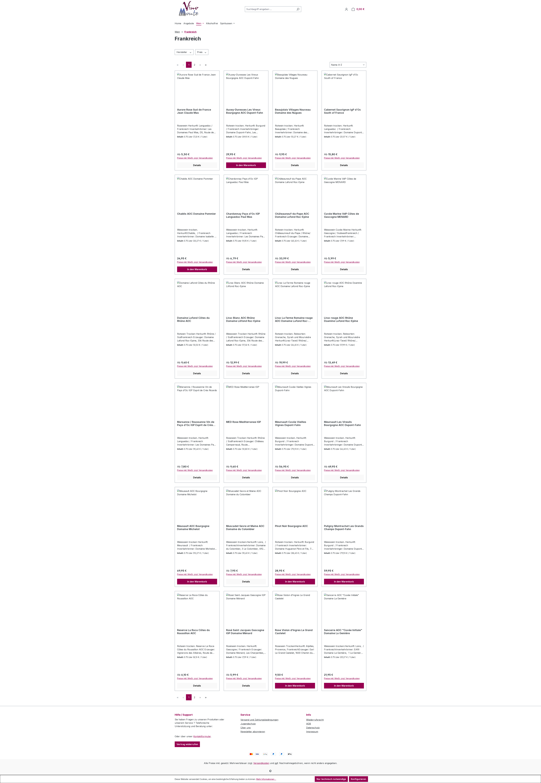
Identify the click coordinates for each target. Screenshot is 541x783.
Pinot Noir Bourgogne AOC (291, 526)
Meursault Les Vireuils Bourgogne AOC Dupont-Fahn (342, 423)
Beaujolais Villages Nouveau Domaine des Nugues (293, 111)
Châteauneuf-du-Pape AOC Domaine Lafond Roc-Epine (292, 215)
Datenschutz (313, 727)
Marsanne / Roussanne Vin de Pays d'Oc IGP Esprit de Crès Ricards (195, 423)
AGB (308, 723)
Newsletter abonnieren (252, 731)
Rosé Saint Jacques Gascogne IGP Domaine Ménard (245, 632)
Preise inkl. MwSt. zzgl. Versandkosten (195, 158)
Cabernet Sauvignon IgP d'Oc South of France (342, 111)
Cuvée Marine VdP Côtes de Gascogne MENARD (341, 215)
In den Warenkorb (246, 165)
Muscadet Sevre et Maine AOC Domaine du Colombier (245, 528)
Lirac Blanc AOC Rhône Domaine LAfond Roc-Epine (243, 319)
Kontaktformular (202, 736)
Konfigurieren (358, 779)
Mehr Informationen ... (266, 779)
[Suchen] (298, 9)
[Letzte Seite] (206, 65)
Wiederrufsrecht (315, 719)
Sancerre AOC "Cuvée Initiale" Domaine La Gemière (343, 632)
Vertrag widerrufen (187, 744)
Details (197, 165)
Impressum (312, 731)
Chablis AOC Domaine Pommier (196, 213)
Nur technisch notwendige (331, 779)
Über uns (245, 727)
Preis (200, 52)
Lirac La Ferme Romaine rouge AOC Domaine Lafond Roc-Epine (294, 319)
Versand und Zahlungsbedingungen (259, 719)
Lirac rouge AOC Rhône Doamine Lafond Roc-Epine (341, 319)
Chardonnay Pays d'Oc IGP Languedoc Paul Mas (243, 215)
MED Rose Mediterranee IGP (243, 421)
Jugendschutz (248, 723)
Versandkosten (261, 763)
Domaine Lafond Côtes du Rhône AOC (193, 319)
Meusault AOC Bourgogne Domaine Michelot (193, 528)
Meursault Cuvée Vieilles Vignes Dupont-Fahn (290, 423)
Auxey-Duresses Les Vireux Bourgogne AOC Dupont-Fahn (244, 111)
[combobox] (270, 9)
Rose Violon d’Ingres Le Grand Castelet (294, 632)
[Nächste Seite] (200, 65)
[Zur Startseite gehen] (189, 8)
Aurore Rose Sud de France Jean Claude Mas (194, 111)
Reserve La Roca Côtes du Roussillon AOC (193, 632)
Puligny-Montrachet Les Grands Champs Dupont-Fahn (344, 528)
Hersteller (182, 52)
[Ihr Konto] (346, 9)
